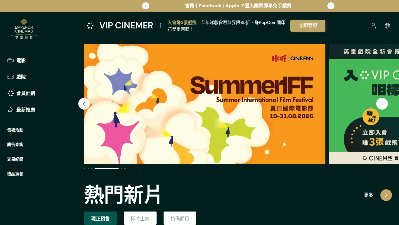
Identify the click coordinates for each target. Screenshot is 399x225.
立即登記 (308, 25)
